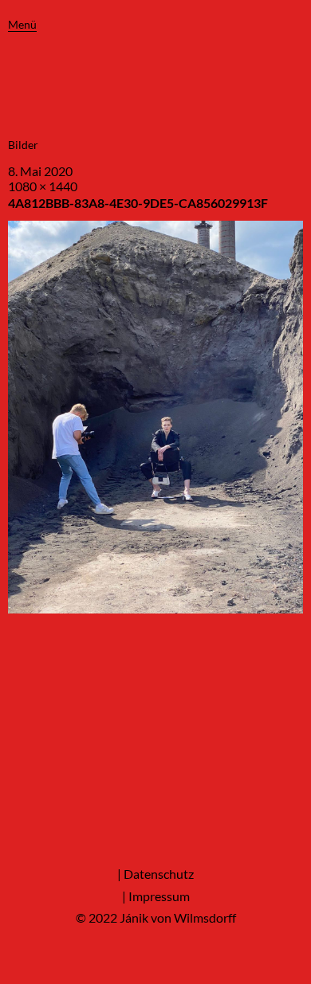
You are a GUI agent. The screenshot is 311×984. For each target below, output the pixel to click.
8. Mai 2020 (40, 170)
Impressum (159, 896)
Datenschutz (159, 873)
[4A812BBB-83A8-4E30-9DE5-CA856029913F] (155, 608)
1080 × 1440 (42, 186)
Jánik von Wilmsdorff (178, 917)
